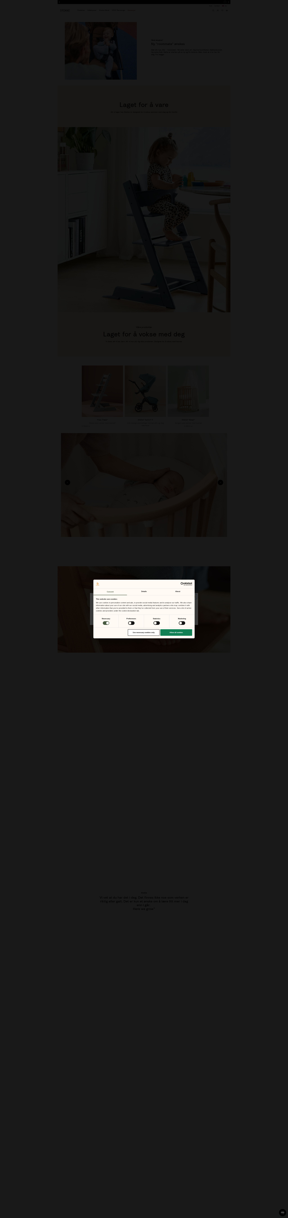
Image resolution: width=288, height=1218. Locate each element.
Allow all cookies (176, 632)
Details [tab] (144, 591)
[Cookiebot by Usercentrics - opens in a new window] (182, 584)
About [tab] (177, 591)
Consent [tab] (110, 592)
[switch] (131, 623)
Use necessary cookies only (144, 632)
